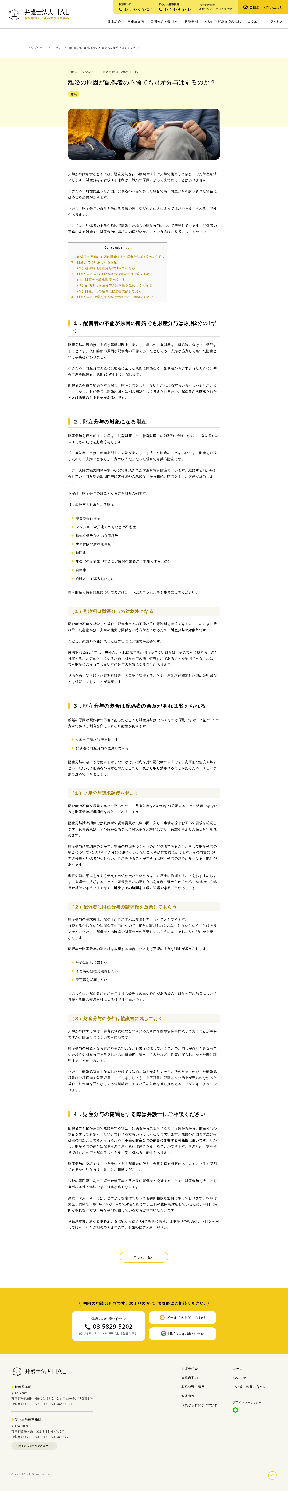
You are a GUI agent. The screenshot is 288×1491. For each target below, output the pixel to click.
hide (125, 248)
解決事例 (191, 21)
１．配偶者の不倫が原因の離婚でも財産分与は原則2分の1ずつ (117, 256)
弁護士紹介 (112, 21)
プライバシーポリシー (247, 1402)
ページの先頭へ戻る (276, 1474)
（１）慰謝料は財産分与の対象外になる (105, 268)
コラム (252, 21)
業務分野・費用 (162, 21)
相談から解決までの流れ (222, 21)
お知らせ (239, 1378)
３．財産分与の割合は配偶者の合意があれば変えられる (112, 274)
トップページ (37, 48)
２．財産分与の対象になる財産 (93, 262)
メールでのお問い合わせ (186, 1317)
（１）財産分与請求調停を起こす (100, 279)
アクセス (277, 21)
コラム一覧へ (144, 1257)
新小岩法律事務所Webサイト (36, 1446)
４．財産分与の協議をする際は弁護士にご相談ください (112, 297)
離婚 (74, 94)
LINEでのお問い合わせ (186, 1333)
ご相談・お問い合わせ (266, 7)
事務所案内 (135, 21)
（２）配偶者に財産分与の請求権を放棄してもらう (113, 285)
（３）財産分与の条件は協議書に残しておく (108, 291)
